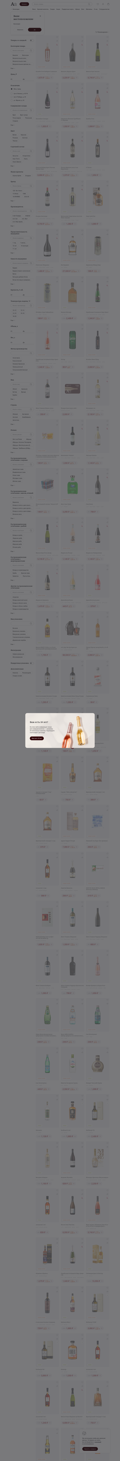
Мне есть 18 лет (37, 738)
